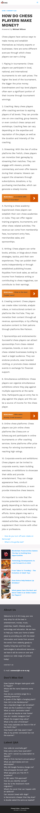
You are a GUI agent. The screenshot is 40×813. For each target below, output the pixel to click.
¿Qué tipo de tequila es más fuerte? (18, 713)
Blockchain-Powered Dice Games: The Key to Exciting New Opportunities (25, 553)
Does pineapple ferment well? (16, 770)
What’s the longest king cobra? (16, 719)
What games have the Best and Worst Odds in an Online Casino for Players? (24, 592)
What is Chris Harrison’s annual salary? (19, 759)
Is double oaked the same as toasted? (19, 800)
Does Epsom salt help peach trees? (18, 730)
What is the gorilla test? (14, 542)
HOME (3, 10)
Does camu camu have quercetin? (17, 751)
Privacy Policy (15, 808)
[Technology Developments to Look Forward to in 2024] (6, 565)
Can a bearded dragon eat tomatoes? (19, 705)
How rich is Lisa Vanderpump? (16, 702)
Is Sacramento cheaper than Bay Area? (19, 797)
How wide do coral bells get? (15, 748)
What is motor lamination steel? (17, 711)
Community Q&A (11, 10)
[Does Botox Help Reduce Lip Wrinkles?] (6, 584)
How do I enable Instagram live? (17, 716)
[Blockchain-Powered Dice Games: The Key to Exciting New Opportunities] (6, 555)
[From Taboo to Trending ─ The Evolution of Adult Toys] (6, 574)
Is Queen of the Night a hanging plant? (19, 699)
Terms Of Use (25, 808)
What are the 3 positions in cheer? (18, 708)
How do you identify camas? (15, 781)
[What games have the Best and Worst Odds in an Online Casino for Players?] (6, 594)
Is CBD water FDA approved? (15, 778)
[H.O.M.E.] (5, 2)
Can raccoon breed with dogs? (16, 794)
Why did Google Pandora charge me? (19, 767)
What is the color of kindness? (16, 722)
